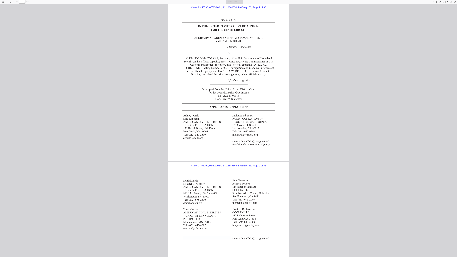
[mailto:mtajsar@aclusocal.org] (244, 134)
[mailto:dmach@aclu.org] (192, 202)
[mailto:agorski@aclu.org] (193, 137)
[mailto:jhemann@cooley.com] (244, 202)
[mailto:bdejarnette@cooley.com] (245, 225)
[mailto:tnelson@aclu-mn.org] (195, 228)
